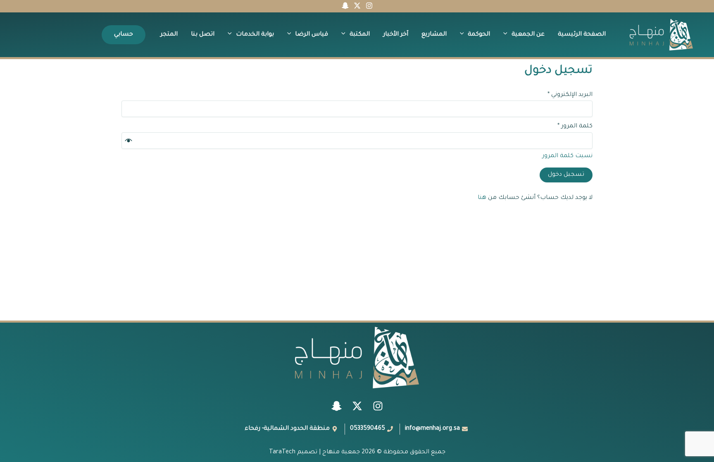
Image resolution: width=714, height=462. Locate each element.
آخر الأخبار (395, 34)
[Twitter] (357, 5)
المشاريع (434, 34)
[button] (507, 35)
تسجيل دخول (566, 175)
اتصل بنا (202, 34)
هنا (482, 198)
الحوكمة (479, 34)
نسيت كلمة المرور (567, 156)
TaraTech (282, 452)
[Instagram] (369, 5)
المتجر (169, 34)
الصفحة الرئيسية (582, 34)
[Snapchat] (345, 5)
